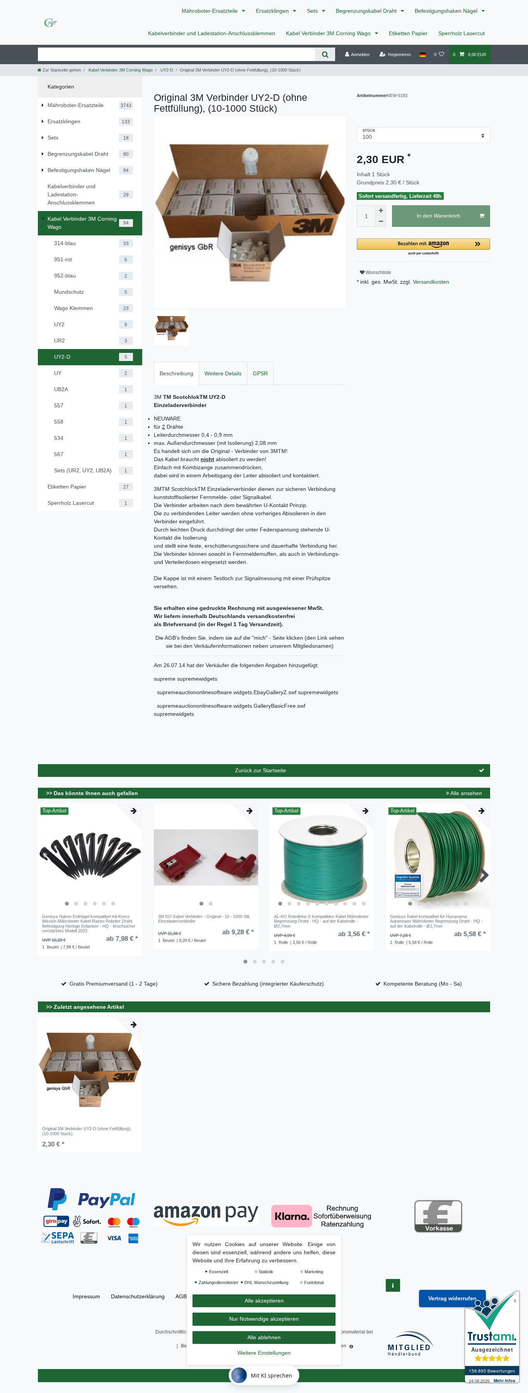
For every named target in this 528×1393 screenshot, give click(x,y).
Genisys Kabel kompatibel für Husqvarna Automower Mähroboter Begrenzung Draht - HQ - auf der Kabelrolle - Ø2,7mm (436, 921)
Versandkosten (430, 282)
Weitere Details (223, 373)
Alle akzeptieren (264, 1301)
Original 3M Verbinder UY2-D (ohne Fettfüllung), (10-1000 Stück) (86, 1131)
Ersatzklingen (273, 11)
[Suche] (325, 54)
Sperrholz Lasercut (461, 33)
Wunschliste (377, 272)
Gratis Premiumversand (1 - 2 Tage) (114, 984)
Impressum (86, 1296)
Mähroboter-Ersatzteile (210, 11)
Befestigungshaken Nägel (447, 11)
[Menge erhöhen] (380, 210)
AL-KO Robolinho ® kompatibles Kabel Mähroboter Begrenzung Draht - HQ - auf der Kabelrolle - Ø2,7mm (321, 921)
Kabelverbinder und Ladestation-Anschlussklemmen (211, 33)
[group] (90, 857)
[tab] (176, 373)
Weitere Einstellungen (264, 1353)
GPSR (260, 373)
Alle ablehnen (264, 1337)
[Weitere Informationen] (393, 1285)
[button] (423, 247)
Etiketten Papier (408, 33)
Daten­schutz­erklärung (138, 1296)
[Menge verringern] (380, 221)
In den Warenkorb (438, 216)
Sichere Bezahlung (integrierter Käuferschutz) (268, 984)
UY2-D (166, 70)
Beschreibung (176, 373)
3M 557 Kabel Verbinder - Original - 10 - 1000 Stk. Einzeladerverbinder (204, 918)
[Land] (422, 54)
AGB (181, 1296)
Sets (313, 11)
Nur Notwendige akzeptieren (264, 1319)
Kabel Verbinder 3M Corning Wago (329, 33)
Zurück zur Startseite (260, 770)
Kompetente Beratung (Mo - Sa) (422, 984)
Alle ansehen (465, 793)
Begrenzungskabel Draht (367, 11)
